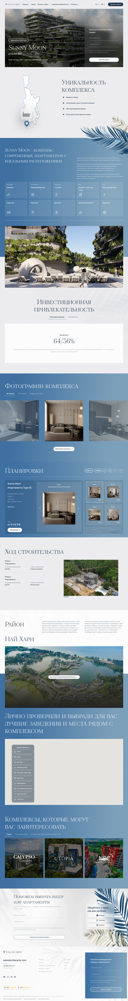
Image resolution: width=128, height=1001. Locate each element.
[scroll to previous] (18, 420)
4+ (120, 470)
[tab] (57, 317)
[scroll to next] (110, 420)
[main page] (12, 4)
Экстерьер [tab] (22, 394)
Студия (98, 470)
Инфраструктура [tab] (36, 394)
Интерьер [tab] (10, 394)
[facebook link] (11, 977)
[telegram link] (15, 977)
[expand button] (64, 220)
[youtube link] (4, 977)
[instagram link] (8, 977)
